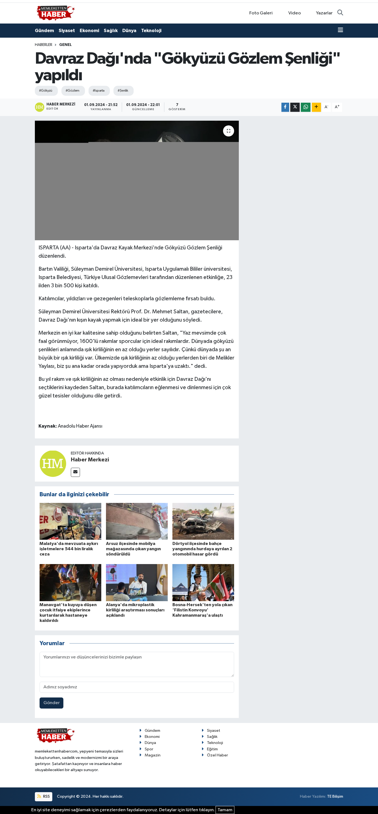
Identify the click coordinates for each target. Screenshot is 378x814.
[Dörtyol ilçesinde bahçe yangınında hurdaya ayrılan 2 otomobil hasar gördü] (203, 521)
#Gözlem (72, 90)
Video (294, 13)
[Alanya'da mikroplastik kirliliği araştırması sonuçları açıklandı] (137, 582)
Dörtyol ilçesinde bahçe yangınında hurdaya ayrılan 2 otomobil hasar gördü (202, 548)
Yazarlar (324, 13)
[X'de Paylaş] (295, 107)
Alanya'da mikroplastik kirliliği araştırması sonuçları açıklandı (135, 610)
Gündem (44, 30)
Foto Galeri (261, 13)
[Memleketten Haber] (55, 12)
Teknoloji (151, 30)
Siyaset (67, 30)
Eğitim (212, 749)
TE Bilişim (335, 796)
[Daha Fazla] (316, 107)
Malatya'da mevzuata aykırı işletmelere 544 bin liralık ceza (69, 548)
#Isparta (99, 90)
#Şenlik (123, 90)
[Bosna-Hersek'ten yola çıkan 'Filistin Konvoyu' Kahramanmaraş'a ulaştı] (203, 582)
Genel (65, 45)
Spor (149, 749)
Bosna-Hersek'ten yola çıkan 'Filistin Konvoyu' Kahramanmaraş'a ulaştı (202, 610)
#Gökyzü (45, 90)
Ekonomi (89, 30)
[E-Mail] (75, 472)
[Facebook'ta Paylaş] (285, 107)
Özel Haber (217, 755)
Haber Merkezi (90, 459)
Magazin (152, 755)
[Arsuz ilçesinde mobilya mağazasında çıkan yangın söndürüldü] (137, 521)
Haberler (43, 45)
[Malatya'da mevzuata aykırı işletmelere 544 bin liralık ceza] (70, 521)
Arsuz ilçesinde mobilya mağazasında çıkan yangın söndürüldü (133, 548)
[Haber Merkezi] (53, 463)
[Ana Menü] (340, 30)
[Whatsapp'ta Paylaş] (305, 107)
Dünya (129, 30)
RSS (46, 796)
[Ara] (340, 13)
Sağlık (111, 30)
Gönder (51, 703)
